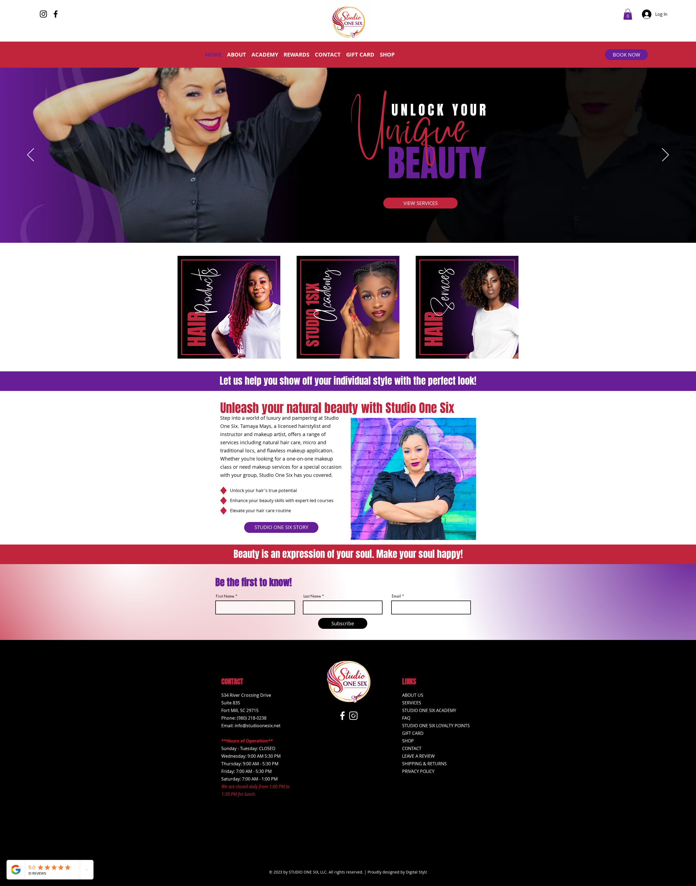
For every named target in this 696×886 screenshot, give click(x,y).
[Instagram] (43, 14)
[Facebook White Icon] (342, 715)
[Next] (665, 155)
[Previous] (30, 155)
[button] (627, 14)
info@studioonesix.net (258, 726)
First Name (225, 596)
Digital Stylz (416, 872)
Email (396, 596)
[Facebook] (55, 14)
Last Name (312, 596)
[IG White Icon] (353, 715)
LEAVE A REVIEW (418, 756)
